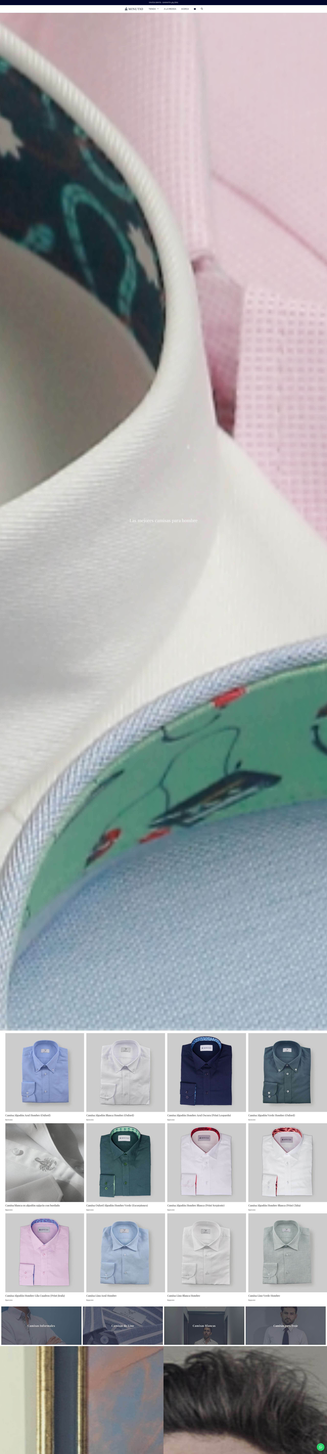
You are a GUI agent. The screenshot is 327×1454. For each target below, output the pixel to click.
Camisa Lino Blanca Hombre (183, 1295)
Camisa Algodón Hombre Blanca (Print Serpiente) (195, 1205)
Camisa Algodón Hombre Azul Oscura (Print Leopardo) (199, 1115)
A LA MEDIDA (170, 9)
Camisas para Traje (285, 1326)
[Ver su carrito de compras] (194, 9)
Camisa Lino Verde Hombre (264, 1295)
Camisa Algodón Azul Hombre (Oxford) (27, 1115)
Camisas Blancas (204, 1326)
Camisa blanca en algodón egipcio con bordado (32, 1205)
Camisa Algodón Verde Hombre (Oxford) (271, 1115)
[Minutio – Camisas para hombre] (134, 9)
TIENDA (152, 9)
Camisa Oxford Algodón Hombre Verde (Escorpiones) (117, 1205)
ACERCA (185, 9)
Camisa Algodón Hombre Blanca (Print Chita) (274, 1205)
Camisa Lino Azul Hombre (101, 1295)
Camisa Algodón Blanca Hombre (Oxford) (110, 1115)
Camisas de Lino (123, 1326)
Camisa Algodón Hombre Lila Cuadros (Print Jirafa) (35, 1295)
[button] (201, 9)
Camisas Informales (41, 1326)
